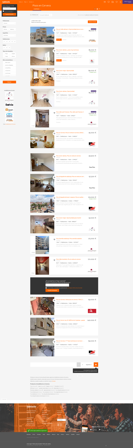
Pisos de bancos (45, 418)
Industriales (58, 388)
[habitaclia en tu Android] (103, 429)
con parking (7, 67)
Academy (59, 414)
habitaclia (41, 445)
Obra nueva (44, 412)
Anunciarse (59, 412)
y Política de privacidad (77, 287)
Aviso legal (69, 287)
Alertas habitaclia (30, 423)
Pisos (25, 1)
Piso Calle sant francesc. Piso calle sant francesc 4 (70, 112)
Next (51, 36)
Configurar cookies (31, 425)
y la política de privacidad (9, 11)
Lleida (44, 434)
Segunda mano (45, 414)
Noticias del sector (31, 412)
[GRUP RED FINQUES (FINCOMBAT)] (9, 99)
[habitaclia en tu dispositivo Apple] (94, 429)
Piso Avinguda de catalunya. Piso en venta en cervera (71, 176)
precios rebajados (9, 65)
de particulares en (62, 390)
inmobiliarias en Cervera (10, 124)
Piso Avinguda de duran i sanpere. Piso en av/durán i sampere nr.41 (75, 197)
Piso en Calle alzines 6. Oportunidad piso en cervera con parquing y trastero (77, 29)
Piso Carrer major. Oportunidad (65, 70)
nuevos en (48, 392)
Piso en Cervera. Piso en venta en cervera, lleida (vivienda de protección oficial (78, 132)
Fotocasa (36, 445)
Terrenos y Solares (36, 390)
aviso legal (10, 10)
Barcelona (29, 434)
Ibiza (58, 434)
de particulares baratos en (50, 394)
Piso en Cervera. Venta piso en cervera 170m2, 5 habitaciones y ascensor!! (76, 299)
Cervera (53, 381)
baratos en (35, 394)
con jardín (7, 75)
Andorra (62, 434)
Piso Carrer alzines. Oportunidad (65, 91)
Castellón (73, 434)
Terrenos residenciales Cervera (32, 437)
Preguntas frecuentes (31, 410)
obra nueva (7, 62)
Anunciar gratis (30, 421)
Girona (33, 434)
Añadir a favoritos (54, 30)
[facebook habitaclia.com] (61, 425)
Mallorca (48, 434)
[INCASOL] (9, 109)
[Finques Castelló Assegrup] (9, 115)
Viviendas (58, 386)
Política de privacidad (37, 443)
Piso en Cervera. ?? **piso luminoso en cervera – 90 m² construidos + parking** (78, 341)
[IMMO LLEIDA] (9, 120)
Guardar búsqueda (9, 14)
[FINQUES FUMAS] (9, 94)
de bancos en (36, 392)
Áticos (13, 56)
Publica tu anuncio (127, 2)
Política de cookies (46, 443)
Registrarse (29, 419)
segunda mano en (60, 392)
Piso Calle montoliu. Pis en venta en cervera (68, 259)
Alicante (78, 434)
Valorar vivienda (92, 21)
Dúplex (49, 386)
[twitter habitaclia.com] (58, 425)
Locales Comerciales (45, 388)
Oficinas (33, 388)
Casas (41, 386)
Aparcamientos (49, 390)
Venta (20, 1)
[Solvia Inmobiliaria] (9, 104)
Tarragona (39, 434)
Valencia (67, 434)
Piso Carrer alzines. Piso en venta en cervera (68, 155)
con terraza (7, 73)
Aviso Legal (29, 443)
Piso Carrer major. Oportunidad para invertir (68, 218)
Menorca (53, 434)
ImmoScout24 (47, 445)
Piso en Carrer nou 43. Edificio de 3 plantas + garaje (70, 320)
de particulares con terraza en (39, 395)
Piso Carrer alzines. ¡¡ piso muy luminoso (67, 50)
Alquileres (44, 416)
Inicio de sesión (30, 417)
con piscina (7, 70)
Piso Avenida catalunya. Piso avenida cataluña (69, 238)
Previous (33, 36)
